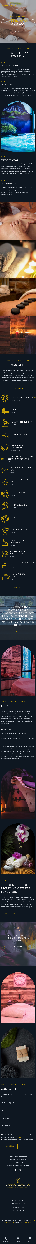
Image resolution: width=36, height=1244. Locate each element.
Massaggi (6, 235)
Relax (2, 233)
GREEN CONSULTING (26, 1222)
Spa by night (8, 349)
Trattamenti (18, 389)
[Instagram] (19, 1170)
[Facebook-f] (15, 1170)
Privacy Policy (20, 1137)
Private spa (7, 273)
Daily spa (6, 311)
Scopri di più (18, 31)
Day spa (2, 346)
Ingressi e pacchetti (7, 309)
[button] (3, 21)
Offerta (3, 271)
